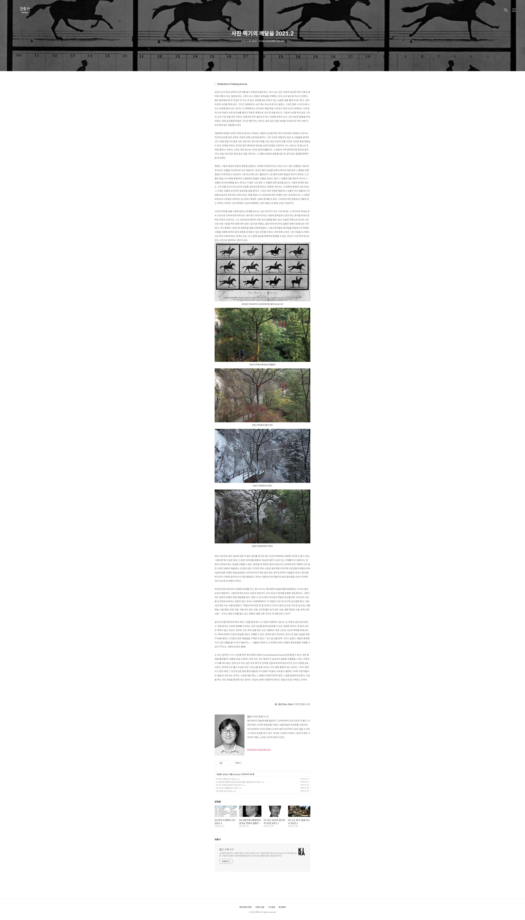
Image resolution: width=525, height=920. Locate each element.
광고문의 (282, 907)
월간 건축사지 (226, 849)
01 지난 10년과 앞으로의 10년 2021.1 (229, 785)
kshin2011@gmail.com (259, 749)
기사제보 (271, 907)
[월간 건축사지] (24, 10)
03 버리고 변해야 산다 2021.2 (226, 779)
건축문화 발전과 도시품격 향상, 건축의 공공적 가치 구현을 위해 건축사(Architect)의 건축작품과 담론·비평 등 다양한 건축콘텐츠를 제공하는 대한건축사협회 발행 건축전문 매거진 (258, 854)
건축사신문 (259, 907)
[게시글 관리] (228, 763)
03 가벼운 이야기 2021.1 (225, 791)
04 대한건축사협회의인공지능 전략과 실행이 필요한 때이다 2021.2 (239, 782)
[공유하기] (225, 763)
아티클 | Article (222, 774)
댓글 (218, 839)
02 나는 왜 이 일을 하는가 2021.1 (227, 788)
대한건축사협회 (245, 907)
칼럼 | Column (235, 774)
